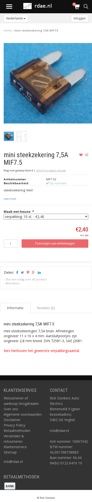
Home (8, 30)
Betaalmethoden (17, 430)
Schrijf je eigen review (51, 170)
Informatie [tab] (15, 307)
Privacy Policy (14, 425)
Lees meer (10, 198)
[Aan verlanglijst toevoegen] (81, 154)
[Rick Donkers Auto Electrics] (39, 6)
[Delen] (17, 272)
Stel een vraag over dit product (26, 279)
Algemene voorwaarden (23, 414)
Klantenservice (15, 446)
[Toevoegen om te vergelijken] (86, 154)
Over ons (11, 409)
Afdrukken (12, 283)
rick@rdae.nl (13, 461)
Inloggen (80, 18)
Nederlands (15, 18)
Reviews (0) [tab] (46, 307)
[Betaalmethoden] (10, 485)
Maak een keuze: (19, 211)
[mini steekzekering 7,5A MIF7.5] (48, 84)
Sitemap (10, 452)
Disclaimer (12, 419)
